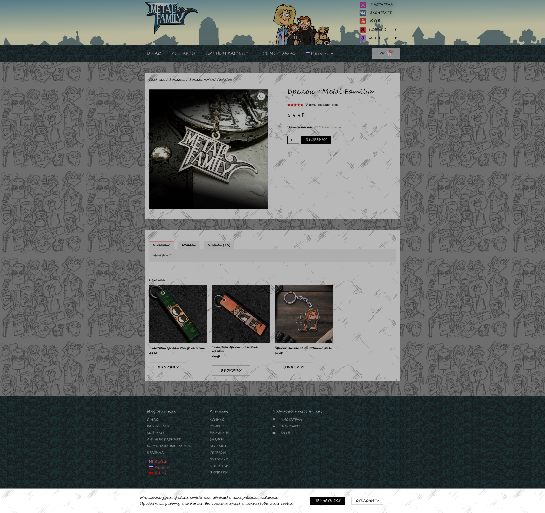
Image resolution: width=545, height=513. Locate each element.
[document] (272, 256)
